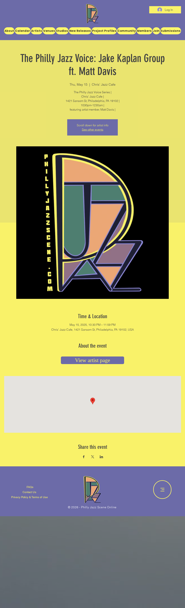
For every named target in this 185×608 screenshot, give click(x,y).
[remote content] (92, 360)
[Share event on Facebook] (83, 456)
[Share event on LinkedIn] (101, 456)
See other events (92, 129)
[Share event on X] (92, 456)
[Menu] (162, 489)
